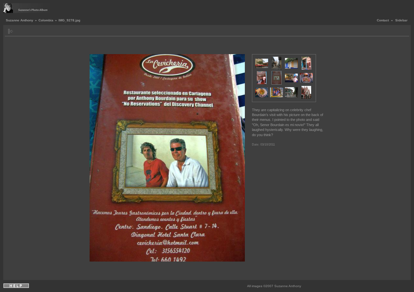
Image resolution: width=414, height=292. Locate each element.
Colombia (45, 20)
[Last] (243, 46)
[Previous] (98, 46)
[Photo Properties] (165, 46)
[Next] (238, 46)
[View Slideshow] (18, 31)
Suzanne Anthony (19, 20)
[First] (93, 46)
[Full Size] (172, 46)
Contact (383, 20)
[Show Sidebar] (10, 31)
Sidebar (401, 20)
